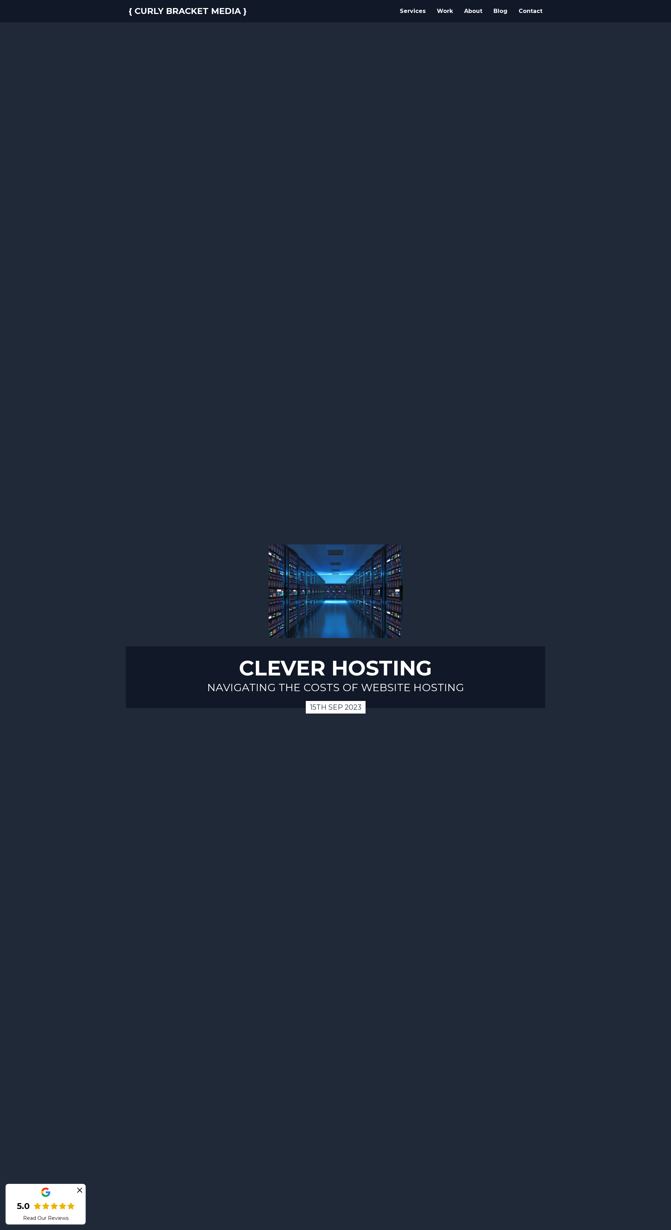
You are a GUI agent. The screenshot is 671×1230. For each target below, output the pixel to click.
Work (445, 11)
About (473, 11)
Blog (500, 11)
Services (413, 11)
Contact (530, 11)
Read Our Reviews (45, 1218)
